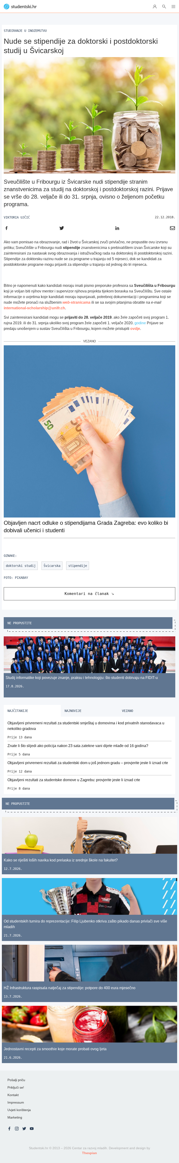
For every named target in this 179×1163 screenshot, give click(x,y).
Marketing (14, 1117)
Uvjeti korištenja (19, 1110)
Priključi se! (15, 1087)
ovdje (135, 329)
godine (140, 323)
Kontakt (13, 1095)
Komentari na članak (87, 593)
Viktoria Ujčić (17, 217)
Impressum (15, 1102)
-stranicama (76, 302)
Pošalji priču (16, 1080)
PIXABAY (21, 578)
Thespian (89, 1153)
